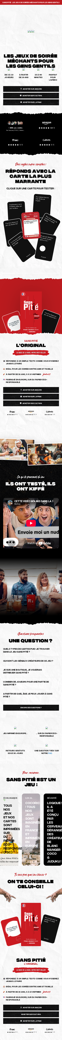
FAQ (50, 753)
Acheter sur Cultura (32, 95)
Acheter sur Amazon (32, 89)
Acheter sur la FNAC (32, 102)
